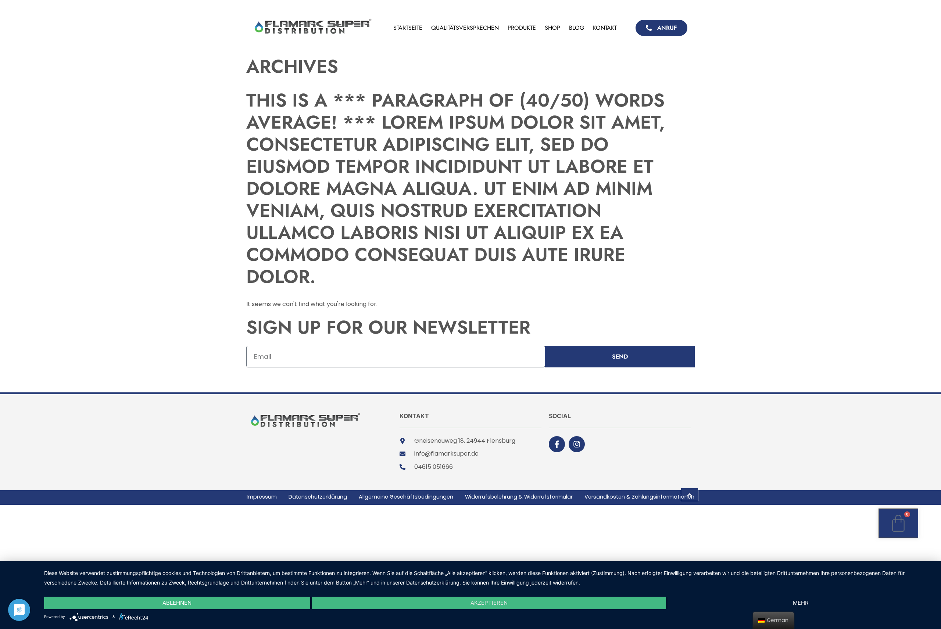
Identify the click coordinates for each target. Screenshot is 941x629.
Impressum (262, 497)
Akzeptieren (489, 602)
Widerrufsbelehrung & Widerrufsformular (519, 497)
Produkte (522, 28)
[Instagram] (577, 444)
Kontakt (605, 28)
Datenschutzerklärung (318, 497)
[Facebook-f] (557, 444)
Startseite (407, 28)
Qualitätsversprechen (465, 28)
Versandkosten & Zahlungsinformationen (639, 497)
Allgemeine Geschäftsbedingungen (406, 497)
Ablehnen (177, 602)
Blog (576, 28)
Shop (552, 28)
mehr (801, 602)
